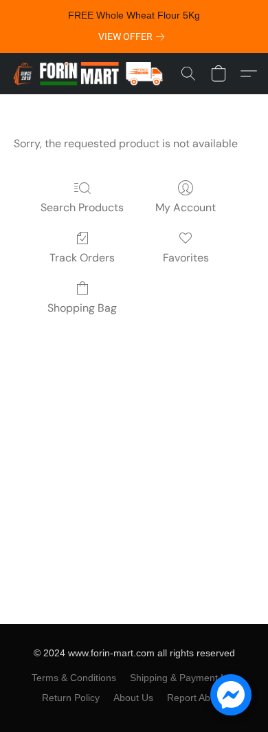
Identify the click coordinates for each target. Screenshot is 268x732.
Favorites (186, 257)
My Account (185, 207)
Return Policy (71, 697)
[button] (92, 73)
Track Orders (82, 257)
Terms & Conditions (74, 677)
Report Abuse (196, 697)
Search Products (82, 207)
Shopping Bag (82, 308)
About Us (133, 697)
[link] (134, 36)
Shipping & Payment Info (183, 677)
